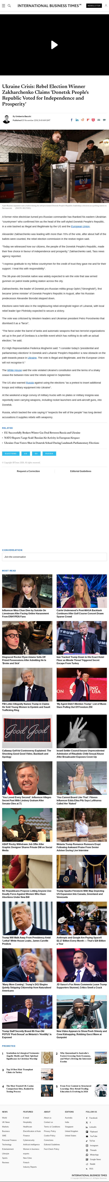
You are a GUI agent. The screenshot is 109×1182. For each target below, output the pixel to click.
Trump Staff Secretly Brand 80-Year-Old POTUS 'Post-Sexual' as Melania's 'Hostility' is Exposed (27, 1034)
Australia (68, 1118)
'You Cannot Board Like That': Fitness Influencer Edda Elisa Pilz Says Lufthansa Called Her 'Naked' (79, 800)
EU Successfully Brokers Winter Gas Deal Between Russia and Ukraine (42, 433)
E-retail (26, 1118)
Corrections (48, 1140)
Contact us (48, 1122)
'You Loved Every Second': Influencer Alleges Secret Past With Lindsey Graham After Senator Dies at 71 (26, 800)
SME (4, 1136)
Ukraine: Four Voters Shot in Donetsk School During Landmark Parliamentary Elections (51, 443)
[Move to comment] (104, 119)
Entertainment (8, 1149)
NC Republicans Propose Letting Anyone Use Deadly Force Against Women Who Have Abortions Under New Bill (26, 894)
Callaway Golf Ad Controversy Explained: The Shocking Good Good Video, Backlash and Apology (26, 753)
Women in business (31, 1149)
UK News (6, 1122)
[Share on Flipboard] (88, 119)
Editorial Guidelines (80, 471)
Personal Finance (9, 1140)
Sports (5, 1158)
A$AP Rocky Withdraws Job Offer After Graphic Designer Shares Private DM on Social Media (27, 847)
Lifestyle (5, 1154)
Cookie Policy (49, 1136)
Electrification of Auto (32, 1131)
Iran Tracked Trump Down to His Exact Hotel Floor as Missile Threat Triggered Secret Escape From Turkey (80, 660)
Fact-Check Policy (51, 1149)
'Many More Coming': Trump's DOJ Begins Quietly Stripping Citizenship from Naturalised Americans (26, 987)
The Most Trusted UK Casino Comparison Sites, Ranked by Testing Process (20, 1089)
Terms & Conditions (52, 1127)
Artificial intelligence (31, 1145)
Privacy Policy (50, 1131)
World (4, 1118)
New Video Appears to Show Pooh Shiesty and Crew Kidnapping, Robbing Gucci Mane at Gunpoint (82, 1034)
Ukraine (32, 357)
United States (70, 1136)
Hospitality (27, 1122)
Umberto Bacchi (23, 116)
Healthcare (27, 1127)
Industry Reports (30, 1167)
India (67, 1122)
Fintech (26, 1162)
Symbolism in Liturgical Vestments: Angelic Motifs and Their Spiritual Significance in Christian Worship (22, 1056)
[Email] (98, 119)
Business (6, 1131)
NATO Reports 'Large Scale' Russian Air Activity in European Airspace (42, 438)
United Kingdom (71, 1131)
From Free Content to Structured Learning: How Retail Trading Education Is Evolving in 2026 (75, 1089)
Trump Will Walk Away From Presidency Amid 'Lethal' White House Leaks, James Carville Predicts (26, 940)
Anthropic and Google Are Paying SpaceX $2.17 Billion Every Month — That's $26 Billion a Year (81, 940)
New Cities (27, 1158)
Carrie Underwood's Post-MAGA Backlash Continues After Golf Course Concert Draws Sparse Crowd (80, 613)
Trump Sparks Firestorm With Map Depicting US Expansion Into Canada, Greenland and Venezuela (80, 894)
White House (14, 370)
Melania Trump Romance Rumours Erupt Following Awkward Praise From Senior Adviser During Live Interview (78, 847)
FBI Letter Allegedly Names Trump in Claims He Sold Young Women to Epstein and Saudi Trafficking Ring (26, 707)
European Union (80, 226)
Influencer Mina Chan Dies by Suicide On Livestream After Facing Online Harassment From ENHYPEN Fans (25, 613)
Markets (5, 1127)
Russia (30, 382)
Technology (6, 1145)
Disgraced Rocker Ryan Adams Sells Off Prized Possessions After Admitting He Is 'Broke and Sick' (24, 660)
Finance (26, 1136)
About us (47, 1118)
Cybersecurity (28, 1140)
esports (26, 1154)
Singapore (69, 1127)
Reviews (5, 1162)
